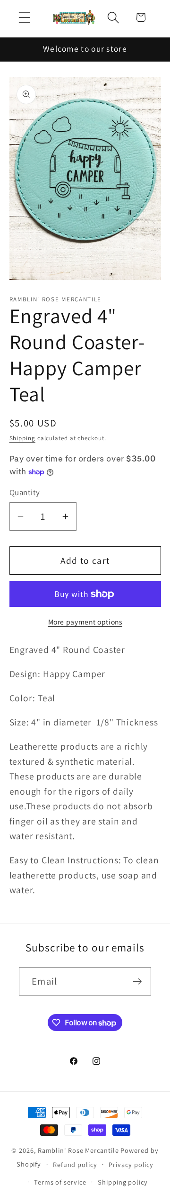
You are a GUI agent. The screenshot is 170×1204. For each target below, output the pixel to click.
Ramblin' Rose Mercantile (78, 1150)
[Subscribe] (137, 981)
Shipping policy (123, 1181)
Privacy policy (131, 1164)
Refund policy (75, 1164)
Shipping (22, 438)
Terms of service (60, 1181)
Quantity (24, 492)
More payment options (85, 621)
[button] (24, 17)
